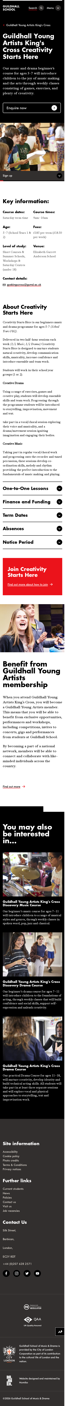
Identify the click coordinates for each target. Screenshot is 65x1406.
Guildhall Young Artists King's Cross (28, 25)
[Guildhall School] (11, 8)
